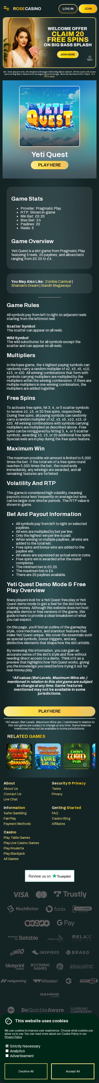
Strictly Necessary (24, 1046)
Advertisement (21, 1056)
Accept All (73, 1071)
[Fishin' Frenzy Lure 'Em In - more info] (56, 764)
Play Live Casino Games (21, 843)
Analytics (17, 1051)
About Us (11, 788)
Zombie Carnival (58, 282)
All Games (11, 859)
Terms (56, 788)
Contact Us (12, 794)
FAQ (55, 813)
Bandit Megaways (56, 285)
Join (88, 8)
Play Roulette (14, 848)
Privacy (57, 794)
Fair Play (10, 818)
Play (19, 762)
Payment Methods (17, 824)
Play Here (49, 165)
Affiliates (58, 824)
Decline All (26, 1071)
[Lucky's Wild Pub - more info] (85, 764)
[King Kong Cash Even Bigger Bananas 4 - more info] (27, 764)
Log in (68, 8)
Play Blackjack (14, 853)
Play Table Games (17, 837)
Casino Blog (61, 818)
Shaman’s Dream (25, 285)
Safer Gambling (15, 813)
